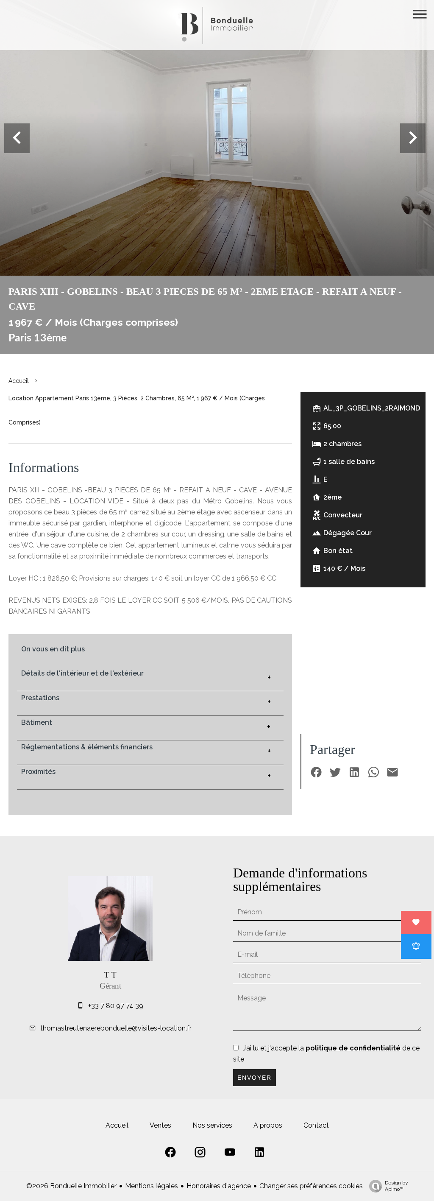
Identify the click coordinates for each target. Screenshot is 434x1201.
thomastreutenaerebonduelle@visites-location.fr (116, 1028)
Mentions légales (151, 1186)
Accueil (18, 380)
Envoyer (254, 1077)
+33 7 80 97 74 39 (115, 1006)
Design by (396, 1186)
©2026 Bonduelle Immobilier (71, 1186)
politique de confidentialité (353, 1048)
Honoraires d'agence (218, 1186)
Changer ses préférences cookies (311, 1186)
